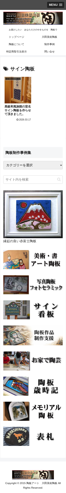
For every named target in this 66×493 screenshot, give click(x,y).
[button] (59, 179)
